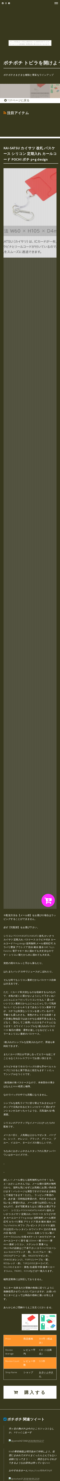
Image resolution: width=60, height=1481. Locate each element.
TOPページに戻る (18, 100)
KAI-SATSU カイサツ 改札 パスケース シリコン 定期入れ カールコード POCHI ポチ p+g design (30, 154)
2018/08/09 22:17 (36, 1440)
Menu (55, 3)
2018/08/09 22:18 (31, 1478)
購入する (32, 1392)
